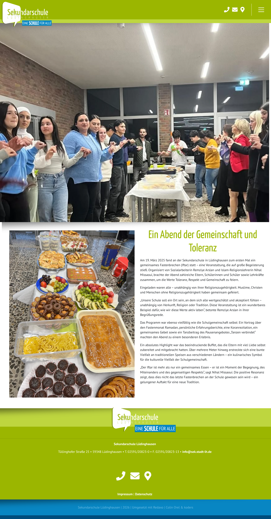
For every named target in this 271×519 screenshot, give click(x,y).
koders (188, 507)
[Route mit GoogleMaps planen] (149, 475)
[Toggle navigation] (261, 9)
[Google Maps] (242, 9)
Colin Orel (173, 507)
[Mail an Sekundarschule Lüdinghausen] (235, 9)
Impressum (125, 494)
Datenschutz (143, 494)
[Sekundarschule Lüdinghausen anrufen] (227, 9)
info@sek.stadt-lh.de (197, 452)
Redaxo (158, 507)
